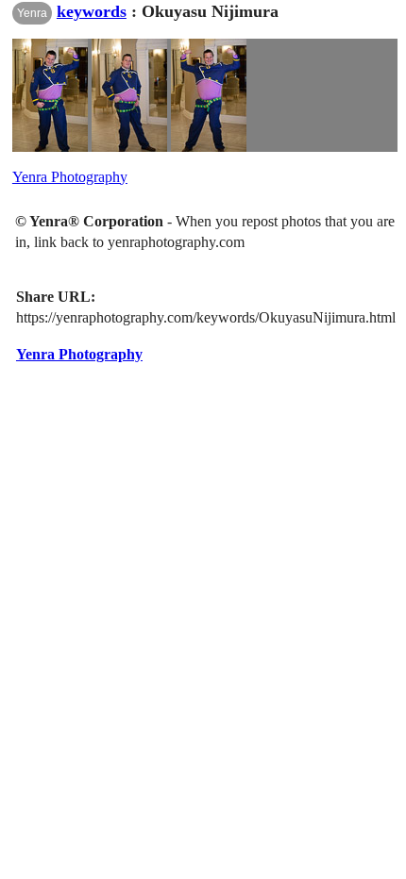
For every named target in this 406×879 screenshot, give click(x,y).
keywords (92, 11)
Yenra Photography (69, 177)
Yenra (32, 13)
